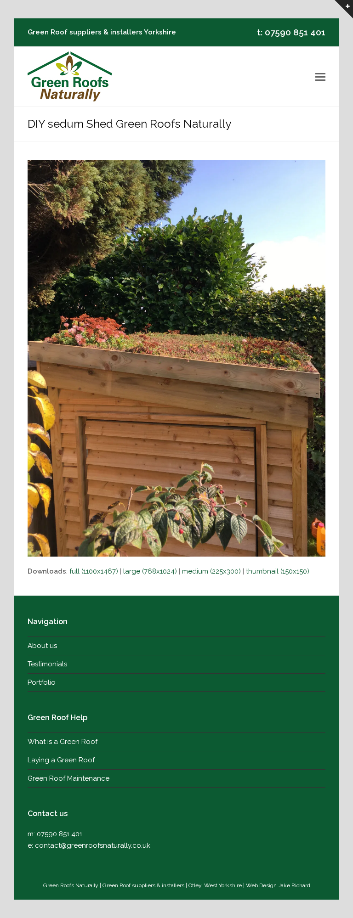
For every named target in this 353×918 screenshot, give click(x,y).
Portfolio (42, 682)
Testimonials (47, 664)
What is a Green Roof (62, 742)
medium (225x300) (211, 571)
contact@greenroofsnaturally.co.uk (92, 845)
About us (42, 646)
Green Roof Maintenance (68, 778)
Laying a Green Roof (61, 760)
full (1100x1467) (93, 571)
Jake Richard (294, 885)
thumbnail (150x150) (277, 571)
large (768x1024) (150, 571)
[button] (320, 77)
